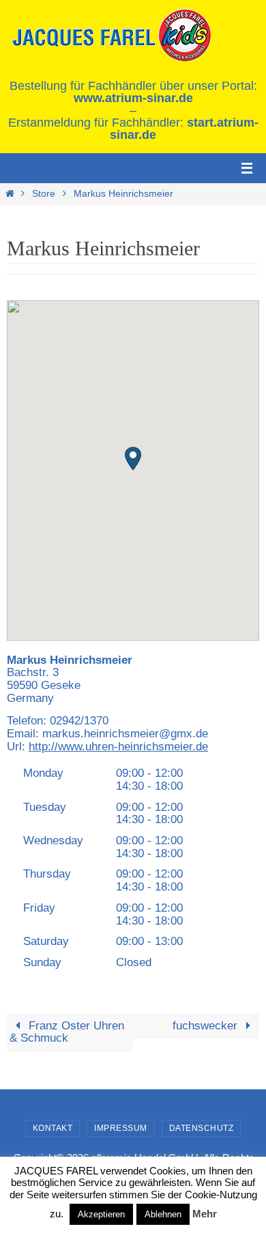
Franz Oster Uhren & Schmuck (67, 1032)
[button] (133, 458)
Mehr (204, 1213)
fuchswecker (207, 1025)
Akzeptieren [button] (101, 1214)
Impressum (120, 1128)
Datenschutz (201, 1128)
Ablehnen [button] (163, 1214)
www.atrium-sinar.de (133, 98)
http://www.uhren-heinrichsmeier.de (118, 746)
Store (43, 194)
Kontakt (53, 1128)
